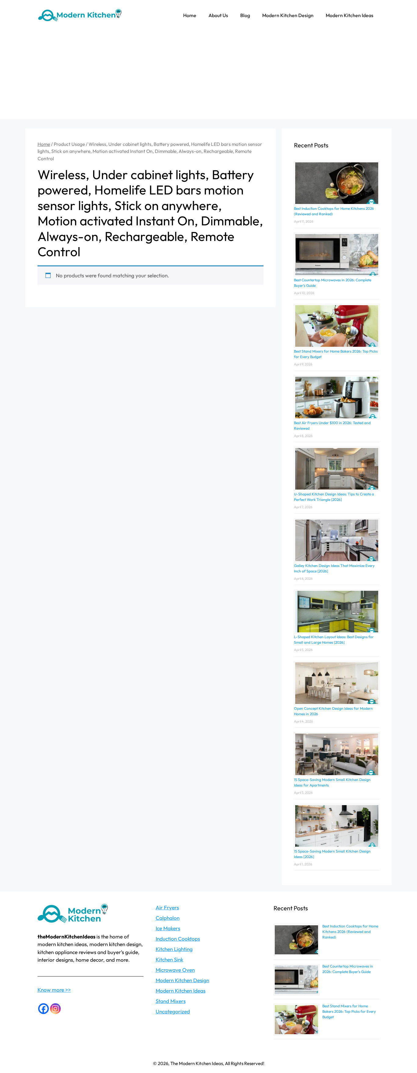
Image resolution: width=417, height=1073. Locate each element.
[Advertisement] (208, 76)
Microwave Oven (175, 970)
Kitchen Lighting (174, 949)
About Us (218, 15)
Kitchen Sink (169, 959)
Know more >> (54, 989)
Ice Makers (168, 928)
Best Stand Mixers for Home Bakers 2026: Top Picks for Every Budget (349, 1011)
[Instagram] (55, 1008)
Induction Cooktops (178, 938)
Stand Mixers (171, 1001)
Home (189, 15)
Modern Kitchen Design (288, 15)
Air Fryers (167, 907)
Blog (245, 15)
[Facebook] (43, 1008)
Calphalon (167, 918)
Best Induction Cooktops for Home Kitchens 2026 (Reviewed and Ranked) (350, 931)
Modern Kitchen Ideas (349, 15)
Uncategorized (173, 1011)
